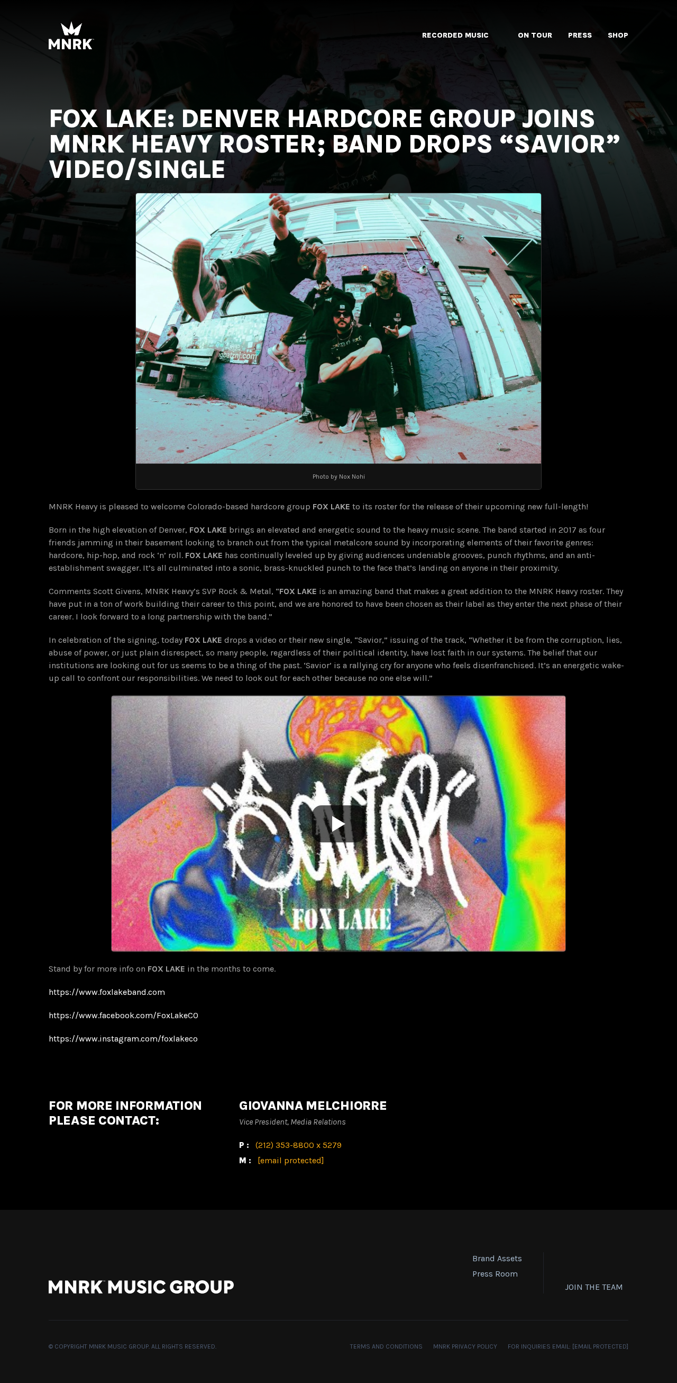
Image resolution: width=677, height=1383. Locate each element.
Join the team (594, 1287)
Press (580, 35)
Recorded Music (455, 35)
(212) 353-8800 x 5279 (298, 1145)
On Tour (535, 35)
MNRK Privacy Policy (465, 1346)
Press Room (495, 1274)
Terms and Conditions (386, 1346)
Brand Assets (497, 1258)
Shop (618, 35)
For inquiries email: (568, 1346)
